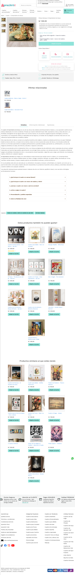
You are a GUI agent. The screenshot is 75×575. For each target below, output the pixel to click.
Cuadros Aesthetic (50, 516)
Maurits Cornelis (68, 557)
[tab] (24, 125)
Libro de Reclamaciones (11, 540)
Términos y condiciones (8, 519)
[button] (3, 25)
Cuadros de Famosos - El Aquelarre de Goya (14, 383)
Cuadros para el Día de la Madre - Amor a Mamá (16, 414)
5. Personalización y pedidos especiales (37, 194)
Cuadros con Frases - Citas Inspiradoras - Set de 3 (35, 277)
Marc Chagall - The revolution (56, 276)
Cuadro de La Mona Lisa (52, 537)
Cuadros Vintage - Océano (55, 413)
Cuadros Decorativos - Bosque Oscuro (36, 474)
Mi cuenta (70, 4)
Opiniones (50, 125)
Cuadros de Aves (49, 524)
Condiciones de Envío (7, 522)
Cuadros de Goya (68, 525)
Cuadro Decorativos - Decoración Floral (14, 109)
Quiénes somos (5, 516)
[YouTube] (12, 545)
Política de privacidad (7, 529)
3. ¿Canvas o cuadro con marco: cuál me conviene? (37, 186)
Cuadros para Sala (31, 519)
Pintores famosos (24, 11)
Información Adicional (37, 125)
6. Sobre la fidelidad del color (37, 199)
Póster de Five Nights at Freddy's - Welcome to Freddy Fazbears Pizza (35, 445)
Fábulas (47, 542)
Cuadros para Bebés (50, 522)
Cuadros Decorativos (32, 516)
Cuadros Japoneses (50, 532)
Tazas (51, 11)
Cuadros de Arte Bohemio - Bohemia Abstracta (35, 308)
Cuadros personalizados (6, 11)
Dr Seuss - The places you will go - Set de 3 (15, 277)
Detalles (24, 125)
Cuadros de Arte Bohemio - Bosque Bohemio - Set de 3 (15, 308)
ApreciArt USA (5, 527)
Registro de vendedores (8, 535)
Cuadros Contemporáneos (52, 540)
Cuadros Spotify (49, 529)
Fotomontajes (30, 540)
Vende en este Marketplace (9, 532)
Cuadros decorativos (16, 11)
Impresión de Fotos (31, 537)
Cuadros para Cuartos (32, 532)
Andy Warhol (67, 555)
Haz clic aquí (45, 3)
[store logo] (8, 5)
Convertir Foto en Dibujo (52, 535)
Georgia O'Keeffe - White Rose (56, 244)
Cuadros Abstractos (31, 522)
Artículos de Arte (6, 537)
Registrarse (71, 5)
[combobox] (31, 5)
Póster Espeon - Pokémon (55, 443)
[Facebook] (5, 545)
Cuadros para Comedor (32, 524)
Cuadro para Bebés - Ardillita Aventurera (35, 383)
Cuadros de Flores (31, 527)
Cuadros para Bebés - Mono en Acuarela (36, 245)
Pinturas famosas (32, 11)
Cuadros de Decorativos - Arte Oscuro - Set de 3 (15, 245)
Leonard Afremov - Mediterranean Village (33, 338)
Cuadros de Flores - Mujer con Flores (36, 414)
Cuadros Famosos (69, 560)
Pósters (39, 11)
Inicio (2, 15)
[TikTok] (2, 545)
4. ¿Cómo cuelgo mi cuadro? (37, 190)
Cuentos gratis (58, 11)
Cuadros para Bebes (32, 529)
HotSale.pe (20, 571)
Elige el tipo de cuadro (45, 32)
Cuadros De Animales (51, 527)
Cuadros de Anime (31, 535)
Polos (45, 11)
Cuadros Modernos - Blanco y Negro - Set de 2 (15, 98)
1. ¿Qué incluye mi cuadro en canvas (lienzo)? (37, 177)
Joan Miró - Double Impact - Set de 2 (55, 308)
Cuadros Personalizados (52, 519)
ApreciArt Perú (5, 524)
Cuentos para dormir (32, 542)
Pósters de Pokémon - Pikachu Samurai (56, 383)
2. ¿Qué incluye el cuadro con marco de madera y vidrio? (37, 181)
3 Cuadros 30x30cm (13, 443)
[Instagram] (9, 545)
